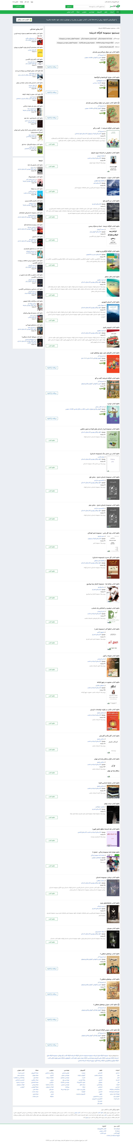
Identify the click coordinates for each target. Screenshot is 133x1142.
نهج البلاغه (84, 692)
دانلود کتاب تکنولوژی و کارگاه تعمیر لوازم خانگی (64, 1058)
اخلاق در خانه (67, 140)
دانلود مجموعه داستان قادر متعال (59, 289)
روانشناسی (99, 1085)
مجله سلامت (35, 1092)
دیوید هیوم (93, 163)
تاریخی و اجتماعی (20, 1080)
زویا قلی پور (32, 239)
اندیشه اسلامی (82, 1061)
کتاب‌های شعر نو (96, 204)
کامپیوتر (99, 12)
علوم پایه (100, 1101)
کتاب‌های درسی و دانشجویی (93, 254)
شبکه (83, 1087)
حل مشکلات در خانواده (70, 138)
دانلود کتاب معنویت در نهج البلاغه (108, 682)
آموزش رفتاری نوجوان (86, 384)
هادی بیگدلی (32, 191)
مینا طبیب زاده (31, 109)
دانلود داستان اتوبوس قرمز (70, 340)
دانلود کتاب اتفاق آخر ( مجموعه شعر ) (106, 629)
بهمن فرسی (101, 457)
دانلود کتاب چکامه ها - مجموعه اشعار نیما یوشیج (103, 584)
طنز (118, 1082)
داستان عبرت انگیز (63, 887)
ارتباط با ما (117, 1129)
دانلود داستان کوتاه (66, 287)
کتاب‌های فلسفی (82, 832)
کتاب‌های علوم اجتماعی (81, 134)
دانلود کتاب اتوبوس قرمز (111, 327)
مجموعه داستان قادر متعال (98, 291)
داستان (87, 887)
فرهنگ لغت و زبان (114, 1094)
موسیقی (51, 1089)
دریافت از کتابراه (51, 67)
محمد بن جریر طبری (30, 121)
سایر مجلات (35, 1096)
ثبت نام (27, 2)
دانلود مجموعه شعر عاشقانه (72, 209)
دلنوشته (79, 913)
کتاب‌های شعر (97, 183)
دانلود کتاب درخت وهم (111, 804)
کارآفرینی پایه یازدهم (74, 259)
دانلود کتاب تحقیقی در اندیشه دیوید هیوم (105, 153)
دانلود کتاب (52, 144)
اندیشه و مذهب (98, 1075)
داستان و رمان (20, 1075)
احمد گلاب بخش (99, 407)
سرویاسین (102, 140)
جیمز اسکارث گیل (30, 179)
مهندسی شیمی (65, 1085)
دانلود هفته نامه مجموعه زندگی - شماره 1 (105, 852)
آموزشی (22, 1087)
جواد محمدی (32, 85)
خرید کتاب (103, 1133)
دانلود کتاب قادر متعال (112, 277)
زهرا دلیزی (32, 97)
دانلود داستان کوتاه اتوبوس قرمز (94, 340)
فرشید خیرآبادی (100, 807)
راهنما (21, 2)
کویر (99, 666)
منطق (83, 140)
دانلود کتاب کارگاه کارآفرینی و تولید (107, 251)
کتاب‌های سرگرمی (32, 343)
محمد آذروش (31, 265)
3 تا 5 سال (84, 358)
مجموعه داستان (88, 287)
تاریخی (100, 1080)
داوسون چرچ (32, 135)
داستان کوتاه (96, 287)
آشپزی (52, 1075)
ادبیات (112, 12)
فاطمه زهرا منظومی (99, 181)
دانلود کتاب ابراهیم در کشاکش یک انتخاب (105, 608)
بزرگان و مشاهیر (50, 1073)
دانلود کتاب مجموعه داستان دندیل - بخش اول (104, 477)
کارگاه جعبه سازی (82, 1058)
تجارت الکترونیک (81, 1082)
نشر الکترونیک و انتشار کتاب (112, 2)
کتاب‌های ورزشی (32, 317)
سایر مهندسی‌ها (65, 1089)
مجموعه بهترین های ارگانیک (87, 43)
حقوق (101, 1094)
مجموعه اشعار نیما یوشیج (93, 594)
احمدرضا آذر (101, 55)
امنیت (83, 1078)
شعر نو (78, 213)
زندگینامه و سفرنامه (114, 1089)
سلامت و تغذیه (50, 1085)
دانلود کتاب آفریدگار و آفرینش (109, 736)
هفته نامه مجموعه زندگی (105, 38)
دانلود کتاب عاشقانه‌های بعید (109, 903)
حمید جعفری (100, 280)
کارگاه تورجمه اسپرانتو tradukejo (104, 43)
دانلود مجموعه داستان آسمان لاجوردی (71, 314)
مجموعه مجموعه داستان (86, 1055)
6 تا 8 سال (90, 358)
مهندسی (91, 12)
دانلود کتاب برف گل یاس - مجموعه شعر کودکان (103, 533)
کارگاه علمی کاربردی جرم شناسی (96, 1058)
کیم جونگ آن (31, 304)
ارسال (87, 1117)
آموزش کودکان (97, 108)
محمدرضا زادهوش (30, 251)
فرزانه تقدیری (31, 215)
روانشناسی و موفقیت (19, 1078)
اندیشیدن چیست (95, 837)
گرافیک (83, 1092)
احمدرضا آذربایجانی (81, 138)
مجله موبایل (35, 1075)
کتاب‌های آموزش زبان (31, 40)
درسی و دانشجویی (97, 1096)
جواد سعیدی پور (99, 932)
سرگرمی (52, 1082)
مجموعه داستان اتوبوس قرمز (63, 337)
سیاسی (100, 1089)
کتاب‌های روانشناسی (31, 136)
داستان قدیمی (80, 887)
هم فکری (61, 140)
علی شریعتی (100, 611)
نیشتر (103, 890)
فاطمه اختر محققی (99, 561)
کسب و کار (100, 261)
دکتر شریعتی (96, 618)
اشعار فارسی (52, 209)
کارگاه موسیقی (110, 1058)
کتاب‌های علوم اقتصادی (30, 148)
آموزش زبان (116, 1096)
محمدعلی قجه (31, 327)
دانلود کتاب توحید (113, 404)
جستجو (69, 7)
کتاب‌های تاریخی (32, 122)
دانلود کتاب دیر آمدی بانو (111, 201)
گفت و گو (89, 138)
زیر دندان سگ (96, 464)
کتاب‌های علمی (32, 87)
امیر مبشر (32, 316)
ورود (32, 2)
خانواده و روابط (50, 1078)
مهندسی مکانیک (65, 1082)
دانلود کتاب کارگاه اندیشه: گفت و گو (107, 378)
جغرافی (100, 1082)
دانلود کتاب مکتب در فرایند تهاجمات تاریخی (104, 710)
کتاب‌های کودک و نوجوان (94, 134)
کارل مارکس (32, 147)
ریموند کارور (32, 73)
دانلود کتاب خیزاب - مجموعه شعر (108, 178)
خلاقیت (92, 259)
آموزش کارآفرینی (85, 259)
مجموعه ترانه (96, 814)
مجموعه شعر (78, 188)
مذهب (86, 618)
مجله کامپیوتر (34, 1073)
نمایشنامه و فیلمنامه (114, 1092)
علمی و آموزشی (97, 57)
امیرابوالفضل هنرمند (30, 339)
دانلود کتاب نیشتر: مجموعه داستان (107, 877)
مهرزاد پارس (101, 305)
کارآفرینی (97, 259)
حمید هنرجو (101, 536)
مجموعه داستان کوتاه (77, 287)
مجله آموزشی (35, 1087)
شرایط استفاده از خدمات (113, 1135)
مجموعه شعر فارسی (94, 188)
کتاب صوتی (70, 12)
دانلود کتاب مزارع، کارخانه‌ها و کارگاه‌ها (106, 77)
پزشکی (100, 1078)
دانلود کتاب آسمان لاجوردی (110, 302)
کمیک (117, 1085)
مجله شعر (75, 814)
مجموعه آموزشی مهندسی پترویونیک (69, 38)
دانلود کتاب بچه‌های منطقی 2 (109, 979)
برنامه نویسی (82, 1080)
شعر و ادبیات (21, 1073)
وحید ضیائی (100, 906)
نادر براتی (33, 167)
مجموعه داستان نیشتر (96, 890)
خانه (117, 12)
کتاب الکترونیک (101, 1129)
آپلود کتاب (19, 6)
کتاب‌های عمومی (32, 50)
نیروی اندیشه (90, 1061)
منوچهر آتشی (100, 632)
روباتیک (67, 1087)
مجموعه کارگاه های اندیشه (92, 140)
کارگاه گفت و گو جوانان (58, 138)
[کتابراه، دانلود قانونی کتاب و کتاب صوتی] (102, 62)
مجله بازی (36, 1078)
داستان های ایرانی (86, 938)
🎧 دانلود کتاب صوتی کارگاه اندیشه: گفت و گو (103, 1030)
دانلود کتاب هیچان (113, 928)
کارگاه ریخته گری (99, 1061)
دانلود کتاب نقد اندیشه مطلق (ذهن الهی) (106, 829)
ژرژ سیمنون (32, 203)
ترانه (71, 814)
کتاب (105, 1115)
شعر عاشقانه (85, 188)
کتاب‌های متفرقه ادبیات (30, 293)
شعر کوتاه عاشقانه (67, 211)
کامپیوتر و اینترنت (80, 1094)
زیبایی (52, 1080)
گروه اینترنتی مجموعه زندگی (89, 38)
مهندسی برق (66, 1080)
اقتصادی (100, 1073)
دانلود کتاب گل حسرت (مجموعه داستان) (106, 557)
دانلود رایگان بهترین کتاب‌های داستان (27, 169)
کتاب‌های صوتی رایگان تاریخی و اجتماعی (26, 98)
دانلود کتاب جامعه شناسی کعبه (109, 783)
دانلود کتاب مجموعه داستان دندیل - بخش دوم (104, 505)
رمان (118, 1075)
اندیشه (98, 163)
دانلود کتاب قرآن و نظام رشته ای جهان (106, 759)
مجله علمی (35, 1089)
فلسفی (100, 1092)
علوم (105, 12)
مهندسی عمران (65, 1075)
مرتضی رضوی (100, 713)
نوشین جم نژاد (31, 227)
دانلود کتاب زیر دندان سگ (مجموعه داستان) (104, 454)
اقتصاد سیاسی (97, 83)
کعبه (98, 793)
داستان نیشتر (73, 890)
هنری (52, 1094)
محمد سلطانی (100, 881)
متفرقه (52, 1096)
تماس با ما (15, 2)
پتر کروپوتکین (100, 80)
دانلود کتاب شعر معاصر (93, 213)
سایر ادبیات (116, 1099)
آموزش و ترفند (81, 1075)
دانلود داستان (98, 289)
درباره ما (117, 1131)
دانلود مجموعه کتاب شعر (55, 211)
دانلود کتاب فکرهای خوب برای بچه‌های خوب (104, 353)
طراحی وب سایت (81, 1089)
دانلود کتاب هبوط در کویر (111, 656)
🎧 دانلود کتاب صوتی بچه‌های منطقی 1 (106, 1005)
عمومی (84, 12)
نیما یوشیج (101, 587)
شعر (91, 639)
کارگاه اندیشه (96, 138)
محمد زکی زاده (31, 62)
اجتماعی (100, 1087)
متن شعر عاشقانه (85, 211)
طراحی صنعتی (65, 1073)
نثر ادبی (117, 1087)
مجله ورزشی (35, 1085)
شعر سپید (58, 913)
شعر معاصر (83, 213)
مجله (78, 12)
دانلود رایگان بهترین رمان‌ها (29, 110)
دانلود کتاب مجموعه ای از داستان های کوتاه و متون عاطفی (99, 429)
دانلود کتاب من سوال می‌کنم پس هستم (106, 52)
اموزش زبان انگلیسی (94, 236)
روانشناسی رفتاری (76, 140)
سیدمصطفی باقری (30, 38)
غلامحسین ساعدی (99, 480)
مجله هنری (35, 1094)
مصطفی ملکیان (100, 685)
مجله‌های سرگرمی (96, 858)
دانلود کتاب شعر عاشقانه (86, 209)
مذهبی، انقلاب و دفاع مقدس (81, 409)
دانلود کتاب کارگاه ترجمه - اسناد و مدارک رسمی (104, 226)
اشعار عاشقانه (60, 209)
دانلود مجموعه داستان (74, 289)
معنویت (89, 692)
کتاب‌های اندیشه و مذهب (30, 193)
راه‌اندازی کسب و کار (92, 261)
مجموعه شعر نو (72, 213)
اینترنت (83, 1073)
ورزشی (52, 1092)
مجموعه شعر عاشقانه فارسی (98, 211)
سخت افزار (82, 1085)
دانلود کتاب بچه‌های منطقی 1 (109, 954)
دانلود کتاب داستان (95, 887)
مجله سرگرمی (35, 1080)
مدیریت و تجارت (20, 1082)
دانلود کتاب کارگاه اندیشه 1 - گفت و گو (106, 128)
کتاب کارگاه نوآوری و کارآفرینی (60, 259)
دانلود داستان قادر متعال (87, 289)
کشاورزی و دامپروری (97, 1099)
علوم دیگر (99, 1103)
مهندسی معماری (65, 1078)
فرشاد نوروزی (100, 156)
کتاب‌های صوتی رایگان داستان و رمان (27, 75)
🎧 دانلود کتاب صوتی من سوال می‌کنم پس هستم (102, 103)
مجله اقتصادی (34, 1082)
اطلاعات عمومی (88, 57)
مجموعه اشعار (76, 211)
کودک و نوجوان (50, 1087)
